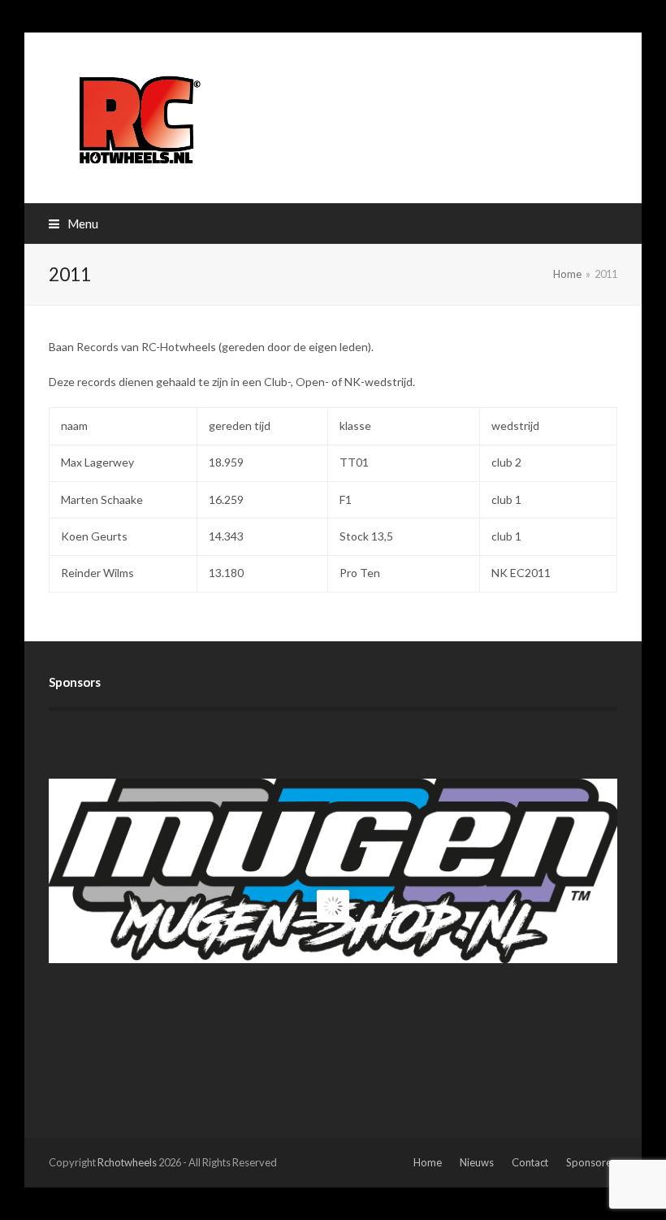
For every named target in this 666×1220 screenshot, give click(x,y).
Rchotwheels (127, 1162)
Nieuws (477, 1162)
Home (427, 1162)
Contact (530, 1162)
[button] (73, 223)
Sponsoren (591, 1162)
